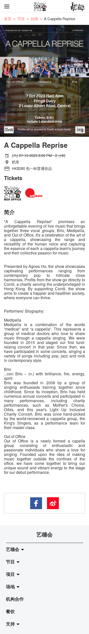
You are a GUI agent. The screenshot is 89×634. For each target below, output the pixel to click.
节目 (21, 18)
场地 (11, 586)
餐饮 (10, 611)
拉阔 (34, 18)
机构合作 (15, 599)
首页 (7, 18)
